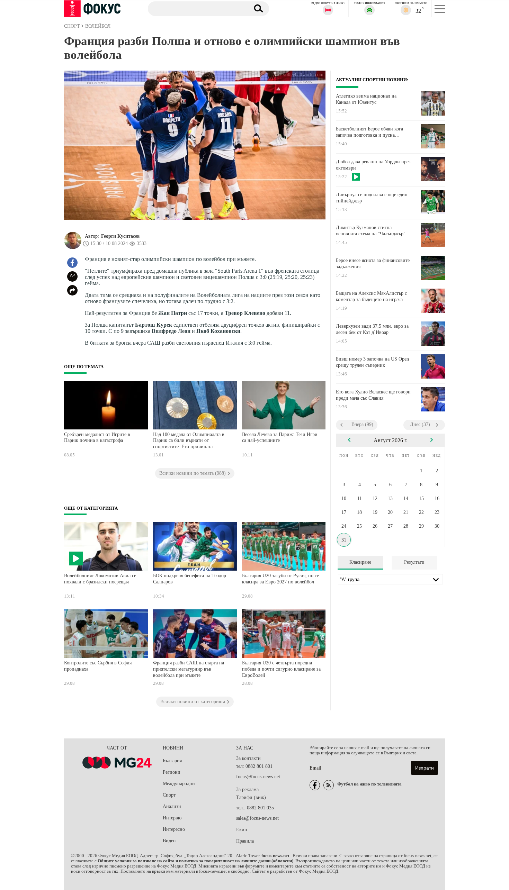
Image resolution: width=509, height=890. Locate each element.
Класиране (360, 562)
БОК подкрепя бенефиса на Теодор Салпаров (189, 578)
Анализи (172, 806)
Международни (179, 783)
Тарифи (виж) (251, 797)
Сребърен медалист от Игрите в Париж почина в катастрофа (97, 437)
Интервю (172, 817)
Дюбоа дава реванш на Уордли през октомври (373, 165)
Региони (171, 772)
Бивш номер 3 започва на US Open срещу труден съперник (372, 362)
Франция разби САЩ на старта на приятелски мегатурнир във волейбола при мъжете (188, 669)
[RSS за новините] (328, 785)
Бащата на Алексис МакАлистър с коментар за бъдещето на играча (371, 296)
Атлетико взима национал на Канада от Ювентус (366, 99)
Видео (169, 840)
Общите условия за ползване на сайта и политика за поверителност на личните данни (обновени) (195, 861)
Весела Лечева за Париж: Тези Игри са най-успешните (280, 437)
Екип (241, 829)
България (172, 760)
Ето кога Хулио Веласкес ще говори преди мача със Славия (373, 395)
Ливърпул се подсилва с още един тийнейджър (372, 197)
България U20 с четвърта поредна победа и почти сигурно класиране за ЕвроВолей (281, 669)
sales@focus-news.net (257, 818)
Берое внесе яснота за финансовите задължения (373, 263)
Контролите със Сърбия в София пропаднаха (98, 666)
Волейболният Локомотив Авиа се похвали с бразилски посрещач (100, 578)
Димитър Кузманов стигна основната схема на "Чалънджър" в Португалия (372, 231)
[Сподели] (72, 290)
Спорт (169, 795)
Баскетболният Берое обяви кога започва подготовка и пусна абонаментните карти (369, 132)
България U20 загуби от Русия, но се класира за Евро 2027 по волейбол (280, 578)
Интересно (174, 829)
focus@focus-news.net (258, 776)
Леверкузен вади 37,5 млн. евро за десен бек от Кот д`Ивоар (372, 329)
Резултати (414, 562)
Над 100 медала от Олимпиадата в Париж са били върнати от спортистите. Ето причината (188, 440)
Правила (245, 841)
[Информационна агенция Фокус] (315, 785)
